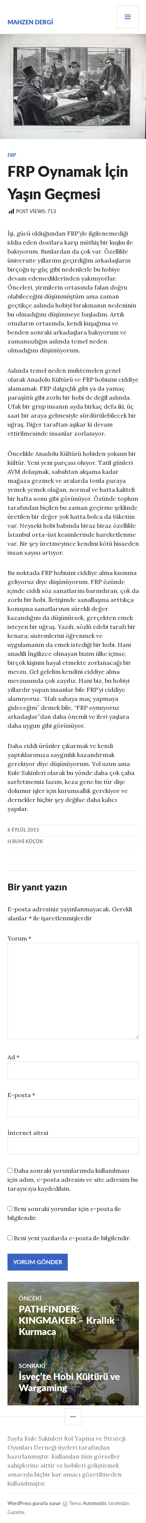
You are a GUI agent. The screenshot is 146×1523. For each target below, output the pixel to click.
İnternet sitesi (27, 1132)
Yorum (19, 938)
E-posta (21, 1095)
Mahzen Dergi (30, 22)
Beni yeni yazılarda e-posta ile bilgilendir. (72, 1238)
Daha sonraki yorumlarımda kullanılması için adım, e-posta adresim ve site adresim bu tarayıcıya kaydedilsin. (72, 1179)
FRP (11, 155)
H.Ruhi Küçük (25, 841)
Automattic (95, 1503)
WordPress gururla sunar (34, 1503)
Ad (13, 1057)
